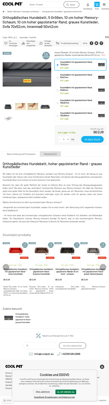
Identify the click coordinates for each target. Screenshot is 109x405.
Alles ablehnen (43, 392)
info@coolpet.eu (44, 353)
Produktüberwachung (69, 43)
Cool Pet (32, 37)
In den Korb (92, 139)
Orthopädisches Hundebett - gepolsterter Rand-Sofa (62, 11)
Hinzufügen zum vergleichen (30, 43)
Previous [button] (6, 267)
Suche (72, 4)
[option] (16, 269)
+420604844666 (70, 353)
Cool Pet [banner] (14, 4)
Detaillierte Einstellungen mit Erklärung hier (54, 397)
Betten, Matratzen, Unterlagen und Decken (23, 11)
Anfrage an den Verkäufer (48, 43)
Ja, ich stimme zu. (66, 392)
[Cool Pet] (3, 11)
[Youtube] (102, 367)
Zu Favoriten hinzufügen (13, 43)
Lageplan (102, 400)
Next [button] (103, 267)
